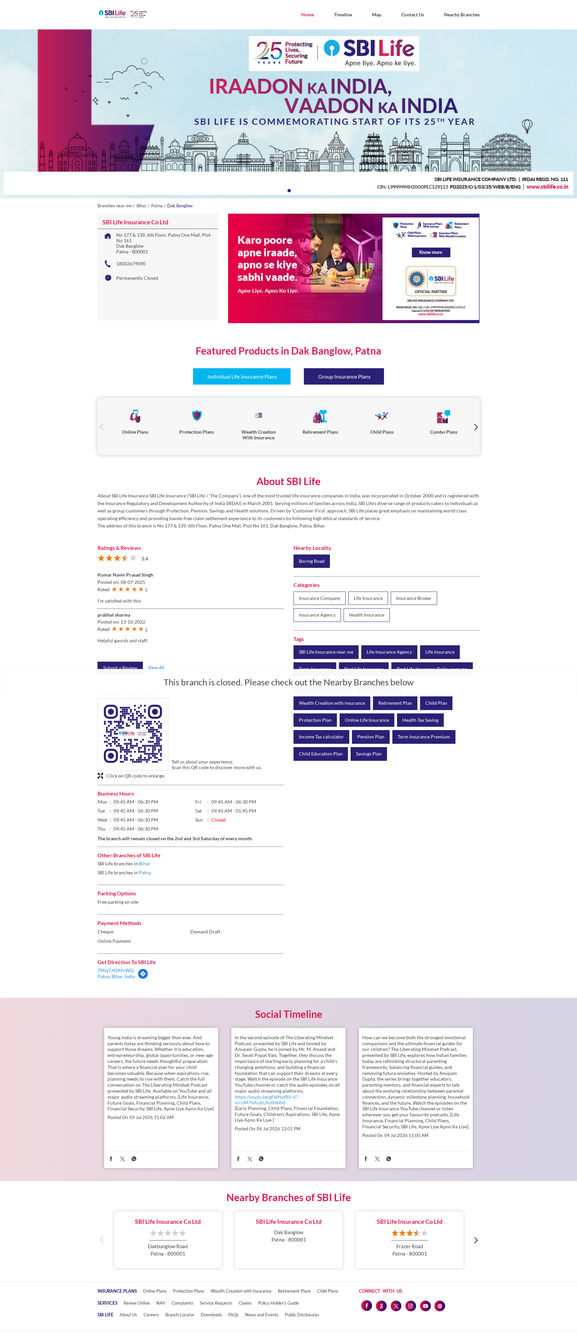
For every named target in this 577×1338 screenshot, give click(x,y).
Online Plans (155, 1291)
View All (156, 667)
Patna (157, 205)
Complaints (182, 1303)
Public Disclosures (302, 1314)
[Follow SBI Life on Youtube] (425, 1305)
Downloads (211, 1314)
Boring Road (312, 561)
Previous (102, 426)
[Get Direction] (143, 977)
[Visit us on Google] (381, 1305)
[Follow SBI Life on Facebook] (366, 1305)
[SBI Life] (123, 15)
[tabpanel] (288, 113)
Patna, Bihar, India (116, 976)
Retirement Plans (294, 1291)
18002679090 (131, 263)
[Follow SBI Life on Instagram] (410, 1305)
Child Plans (327, 1291)
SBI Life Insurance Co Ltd (168, 1221)
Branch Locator (179, 1314)
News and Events (261, 1314)
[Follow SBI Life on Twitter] (395, 1305)
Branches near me (115, 205)
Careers (151, 1314)
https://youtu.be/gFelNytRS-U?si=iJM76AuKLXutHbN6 (266, 1099)
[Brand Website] (439, 1305)
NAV (160, 1303)
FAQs (233, 1314)
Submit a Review (120, 668)
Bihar (142, 205)
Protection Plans (188, 1291)
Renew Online (137, 1303)
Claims (245, 1303)
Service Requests (216, 1303)
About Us (128, 1314)
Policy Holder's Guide (278, 1303)
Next (475, 426)
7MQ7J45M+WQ (116, 970)
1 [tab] (288, 190)
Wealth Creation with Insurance (241, 1291)
